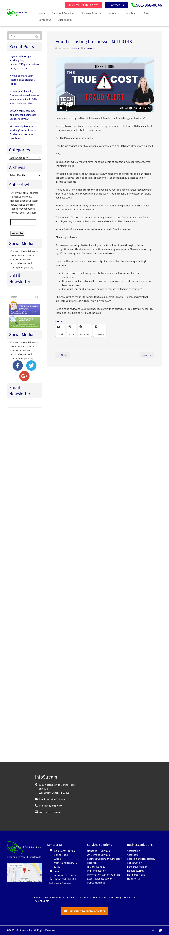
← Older (62, 355)
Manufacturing (135, 870)
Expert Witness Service (100, 878)
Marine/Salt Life (136, 874)
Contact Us (116, 5)
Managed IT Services (98, 850)
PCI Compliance (96, 882)
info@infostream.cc (58, 799)
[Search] (36, 37)
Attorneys (132, 854)
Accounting (133, 850)
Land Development (138, 866)
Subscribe (17, 233)
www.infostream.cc (49, 812)
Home (42, 13)
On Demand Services (98, 854)
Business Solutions (92, 13)
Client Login (65, 19)
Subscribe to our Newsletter (87, 911)
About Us (114, 13)
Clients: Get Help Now (83, 5)
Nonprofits (133, 878)
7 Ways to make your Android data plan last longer (22, 79)
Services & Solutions (63, 13)
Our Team (131, 13)
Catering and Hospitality (141, 858)
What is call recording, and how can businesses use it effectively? (23, 114)
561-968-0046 (149, 5)
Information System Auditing (103, 874)
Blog (146, 13)
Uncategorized (89, 48)
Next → (147, 355)
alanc (76, 48)
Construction (134, 862)
